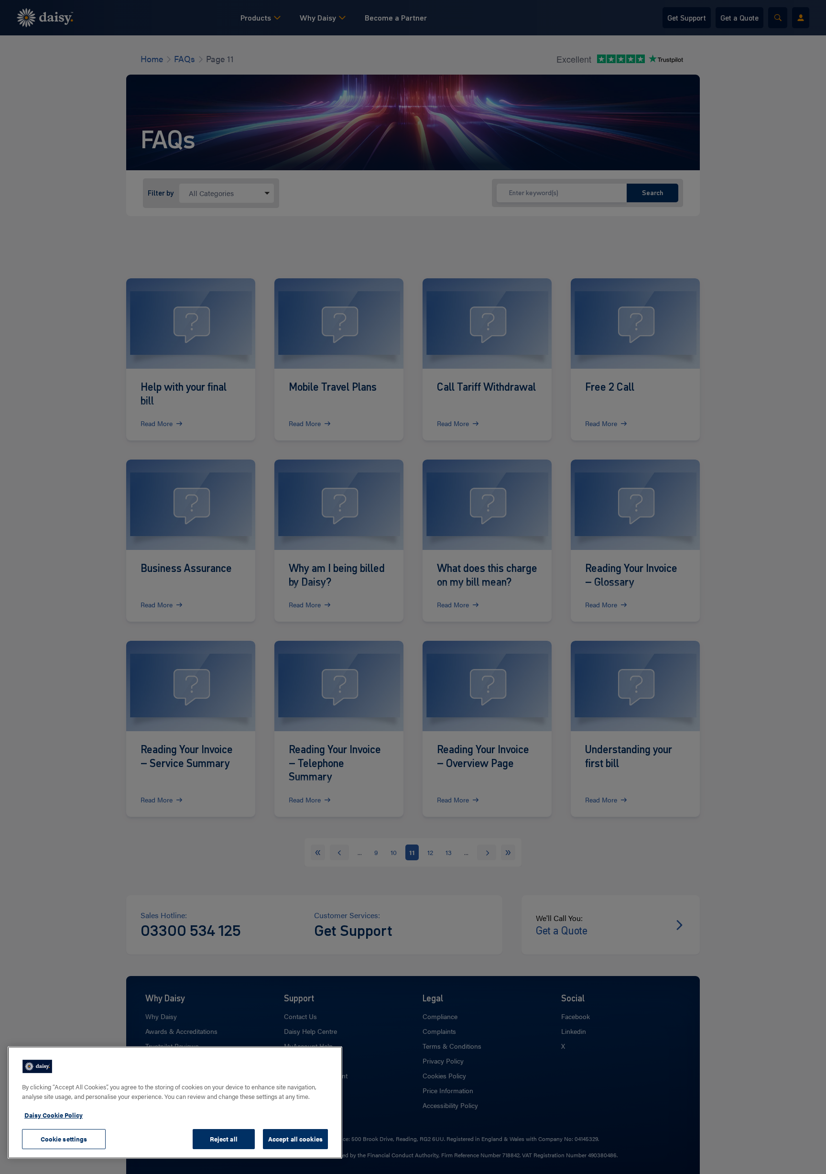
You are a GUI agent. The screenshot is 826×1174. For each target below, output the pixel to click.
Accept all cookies (295, 1138)
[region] (175, 1102)
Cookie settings (64, 1138)
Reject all (224, 1138)
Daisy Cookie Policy (53, 1114)
